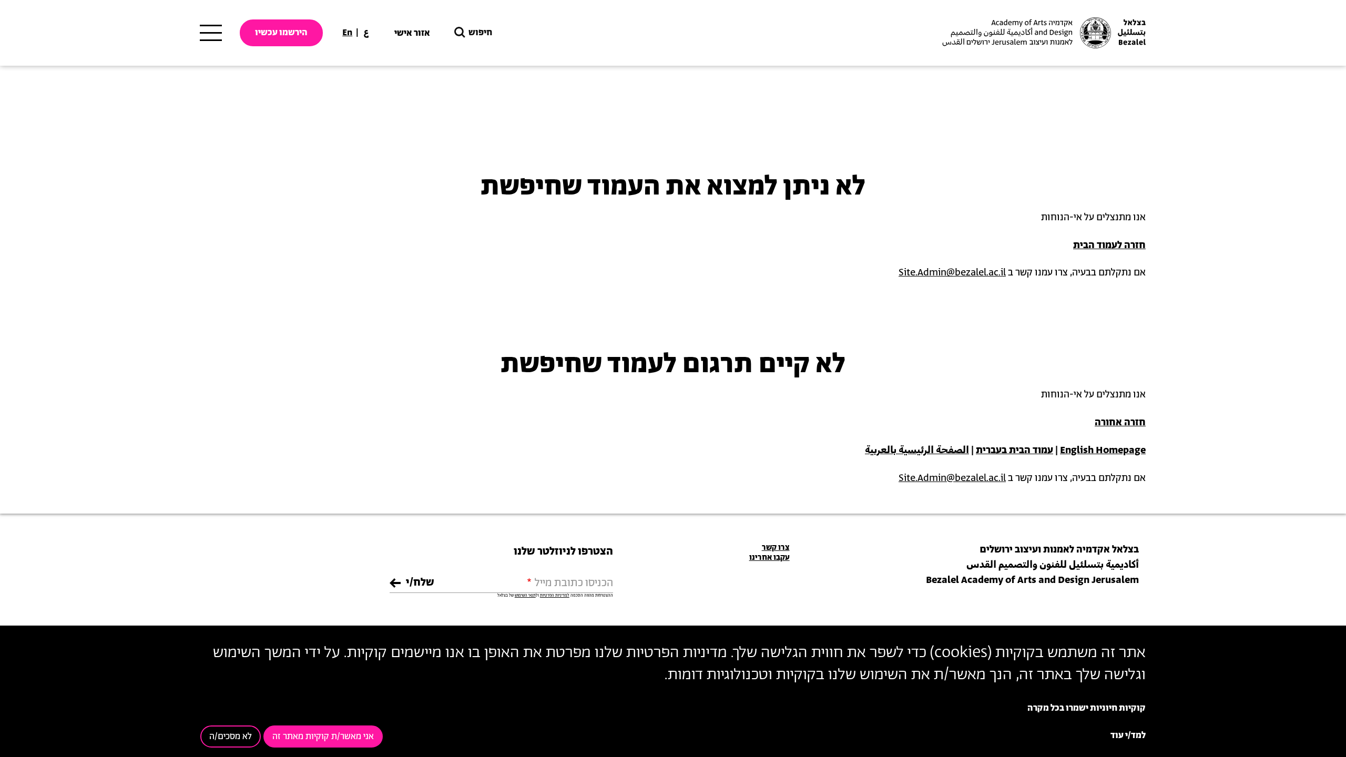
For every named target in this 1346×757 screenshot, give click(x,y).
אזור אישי (412, 33)
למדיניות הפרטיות (554, 595)
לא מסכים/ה (230, 736)
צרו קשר (776, 547)
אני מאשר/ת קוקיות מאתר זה (323, 736)
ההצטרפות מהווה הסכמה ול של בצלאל (555, 595)
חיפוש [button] (480, 32)
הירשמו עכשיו (281, 32)
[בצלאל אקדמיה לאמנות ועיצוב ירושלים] (1043, 33)
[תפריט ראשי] (211, 33)
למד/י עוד (1128, 735)
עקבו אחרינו (769, 557)
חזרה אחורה (1120, 422)
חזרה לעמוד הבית (1109, 245)
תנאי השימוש (525, 595)
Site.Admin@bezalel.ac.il (952, 273)
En (347, 32)
